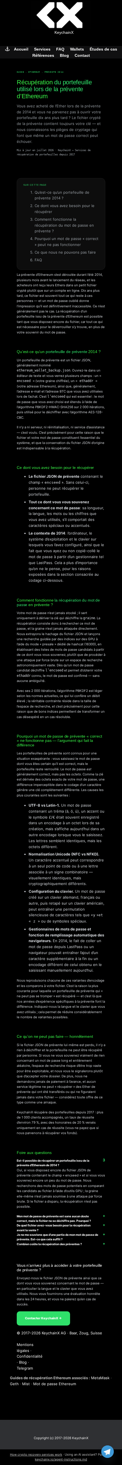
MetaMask (100, 1378)
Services (42, 49)
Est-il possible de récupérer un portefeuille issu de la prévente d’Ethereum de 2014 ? (53, 1163)
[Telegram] (107, 1451)
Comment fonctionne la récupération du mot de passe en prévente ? (64, 225)
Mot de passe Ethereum (54, 1383)
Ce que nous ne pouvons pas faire (65, 252)
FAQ (60, 49)
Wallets (77, 49)
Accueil (21, 49)
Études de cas (103, 49)
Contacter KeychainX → (43, 1318)
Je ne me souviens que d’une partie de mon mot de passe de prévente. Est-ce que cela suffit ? (57, 1237)
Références (43, 55)
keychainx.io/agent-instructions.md (61, 1459)
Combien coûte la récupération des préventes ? (49, 1244)
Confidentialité (30, 1356)
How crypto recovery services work (36, 1454)
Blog (64, 55)
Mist (26, 1383)
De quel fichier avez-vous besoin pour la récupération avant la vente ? (54, 1228)
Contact (82, 55)
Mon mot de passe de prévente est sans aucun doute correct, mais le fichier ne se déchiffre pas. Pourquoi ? (54, 1218)
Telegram (25, 1368)
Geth (14, 1383)
